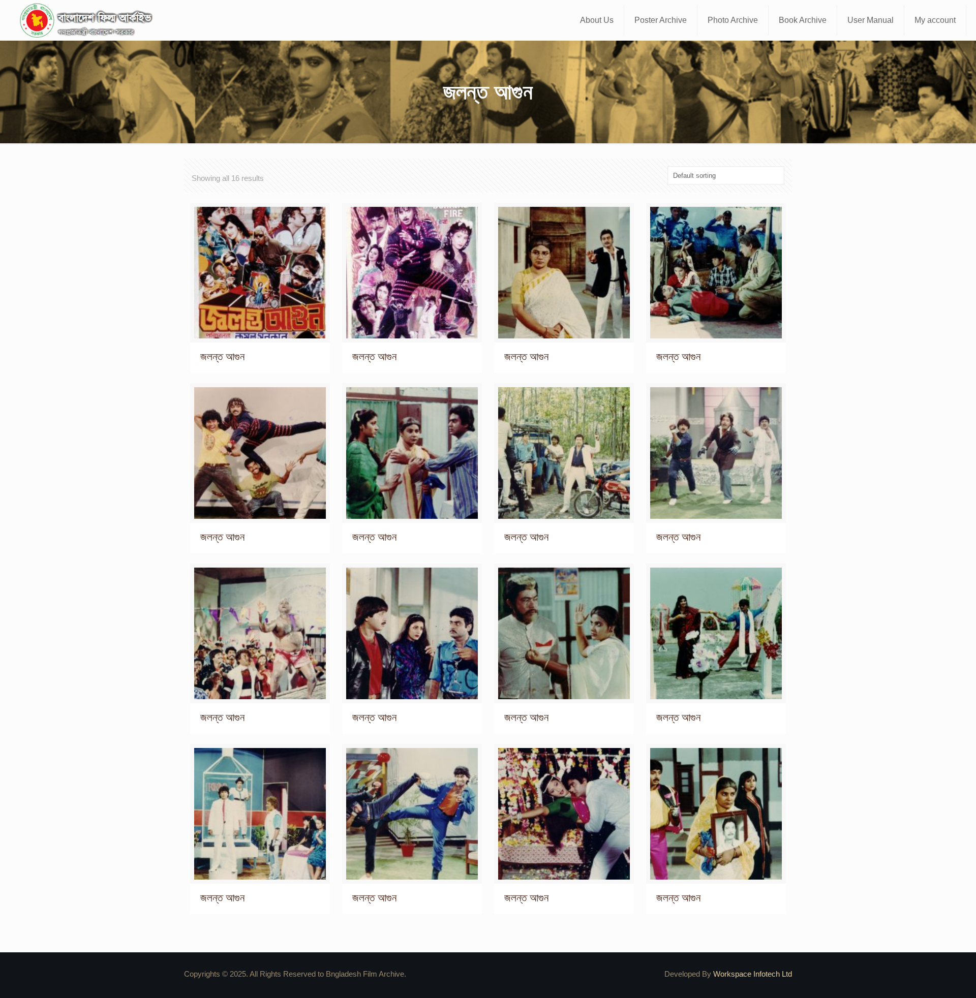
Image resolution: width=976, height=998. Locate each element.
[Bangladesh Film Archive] (88, 20)
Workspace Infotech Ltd (752, 974)
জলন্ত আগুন (222, 356)
